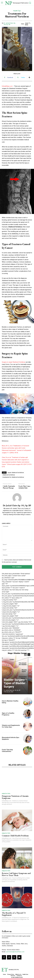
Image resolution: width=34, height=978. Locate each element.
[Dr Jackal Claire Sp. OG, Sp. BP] (17, 497)
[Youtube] (19, 957)
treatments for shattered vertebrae (13, 477)
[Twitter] (14, 957)
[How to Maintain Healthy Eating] (27, 701)
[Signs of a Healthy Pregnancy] (27, 714)
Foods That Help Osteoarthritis (7, 750)
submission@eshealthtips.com (15, 951)
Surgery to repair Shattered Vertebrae (13, 362)
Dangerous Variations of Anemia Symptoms (15, 797)
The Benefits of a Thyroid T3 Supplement (14, 914)
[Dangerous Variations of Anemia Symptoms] (17, 780)
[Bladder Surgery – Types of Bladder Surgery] (17, 672)
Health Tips (17, 11)
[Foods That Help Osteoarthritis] (27, 750)
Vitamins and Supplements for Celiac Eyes (11, 726)
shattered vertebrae (9, 475)
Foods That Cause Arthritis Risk (24, 487)
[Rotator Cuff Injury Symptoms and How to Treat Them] (17, 858)
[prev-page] (25, 654)
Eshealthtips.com (7, 86)
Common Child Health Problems (15, 835)
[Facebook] (4, 957)
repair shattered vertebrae (16, 472)
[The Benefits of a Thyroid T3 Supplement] (17, 897)
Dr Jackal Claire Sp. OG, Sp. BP (10, 23)
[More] (29, 77)
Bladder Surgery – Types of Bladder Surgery (15, 683)
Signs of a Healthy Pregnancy (8, 714)
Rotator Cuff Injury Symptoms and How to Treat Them (16, 874)
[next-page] (28, 654)
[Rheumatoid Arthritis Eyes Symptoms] (27, 738)
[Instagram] (9, 957)
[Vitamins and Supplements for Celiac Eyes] (27, 726)
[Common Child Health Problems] (17, 820)
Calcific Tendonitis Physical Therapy (9, 487)
